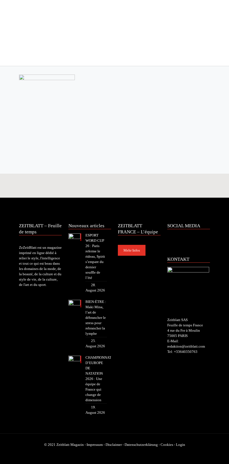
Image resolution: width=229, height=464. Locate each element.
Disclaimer (114, 445)
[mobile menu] (23, 58)
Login (180, 445)
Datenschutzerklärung (141, 445)
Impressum (95, 445)
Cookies (167, 445)
